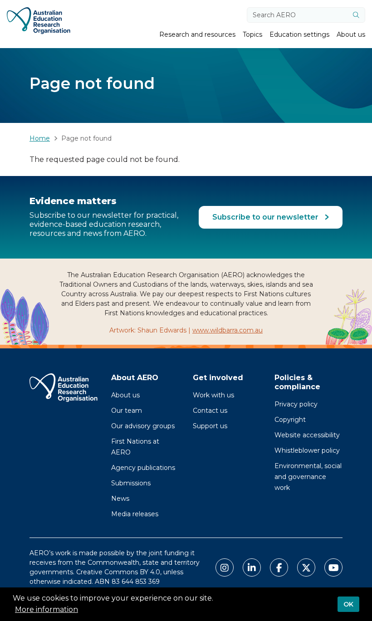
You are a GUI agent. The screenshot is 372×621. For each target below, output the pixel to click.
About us (125, 395)
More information (46, 609)
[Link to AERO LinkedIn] (252, 567)
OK (348, 604)
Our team (126, 410)
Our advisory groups (143, 426)
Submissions (131, 483)
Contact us (210, 410)
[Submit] (356, 15)
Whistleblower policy (307, 450)
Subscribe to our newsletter (266, 217)
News (120, 498)
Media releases (134, 514)
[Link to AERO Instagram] (224, 567)
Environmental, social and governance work (308, 477)
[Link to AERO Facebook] (279, 567)
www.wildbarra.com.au (227, 330)
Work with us (213, 395)
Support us (210, 426)
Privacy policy (296, 404)
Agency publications (143, 468)
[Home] (38, 20)
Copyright (290, 420)
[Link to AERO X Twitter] (306, 567)
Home (39, 138)
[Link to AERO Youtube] (333, 567)
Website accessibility (307, 435)
